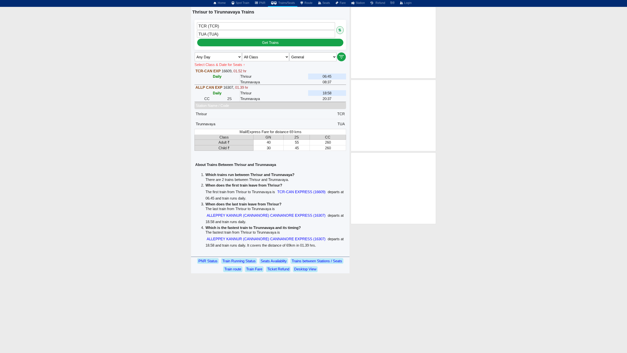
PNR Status (207, 261)
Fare (342, 3)
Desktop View (305, 269)
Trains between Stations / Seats (317, 261)
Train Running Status (239, 261)
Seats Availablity (274, 261)
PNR (261, 3)
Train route (232, 269)
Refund (379, 3)
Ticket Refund (278, 269)
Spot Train (242, 3)
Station (360, 3)
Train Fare (254, 269)
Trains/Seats (286, 3)
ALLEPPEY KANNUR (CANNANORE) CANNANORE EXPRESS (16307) (266, 215)
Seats (326, 3)
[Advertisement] (393, 42)
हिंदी (392, 3)
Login (407, 3)
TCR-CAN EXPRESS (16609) (301, 192)
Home (221, 3)
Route (308, 3)
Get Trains (270, 42)
